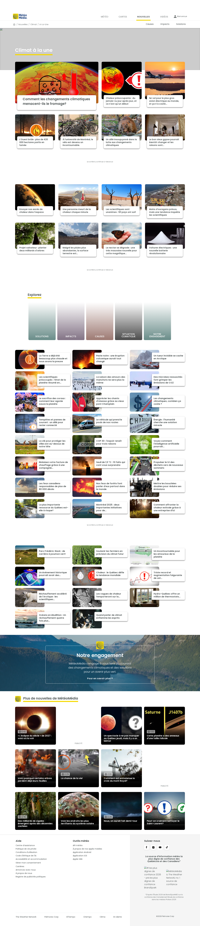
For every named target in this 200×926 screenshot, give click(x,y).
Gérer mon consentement (28, 863)
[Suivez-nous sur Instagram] (153, 847)
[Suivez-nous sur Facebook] (146, 847)
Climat (33, 24)
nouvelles (23, 24)
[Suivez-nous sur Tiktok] (167, 847)
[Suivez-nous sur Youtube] (160, 847)
